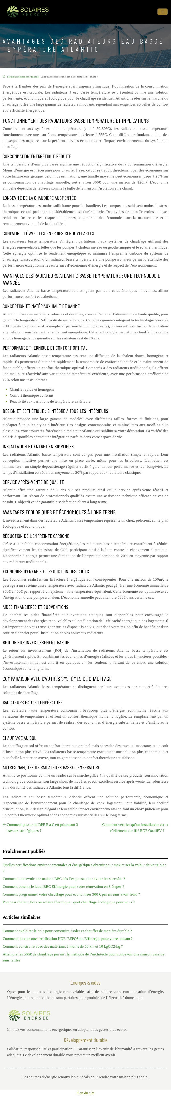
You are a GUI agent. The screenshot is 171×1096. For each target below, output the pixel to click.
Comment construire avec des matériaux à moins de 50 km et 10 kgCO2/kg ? (63, 946)
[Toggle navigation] (162, 11)
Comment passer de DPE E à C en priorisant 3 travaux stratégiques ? (42, 828)
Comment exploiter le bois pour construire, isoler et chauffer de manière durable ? (67, 931)
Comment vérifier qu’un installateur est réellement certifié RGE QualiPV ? (133, 828)
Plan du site (85, 1093)
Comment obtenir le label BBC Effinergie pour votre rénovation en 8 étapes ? (63, 886)
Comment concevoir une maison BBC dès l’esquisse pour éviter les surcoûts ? (64, 879)
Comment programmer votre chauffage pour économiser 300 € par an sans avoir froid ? (71, 894)
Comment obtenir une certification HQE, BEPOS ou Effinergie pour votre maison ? (68, 939)
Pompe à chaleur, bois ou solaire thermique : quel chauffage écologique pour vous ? (69, 902)
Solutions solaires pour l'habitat (23, 76)
